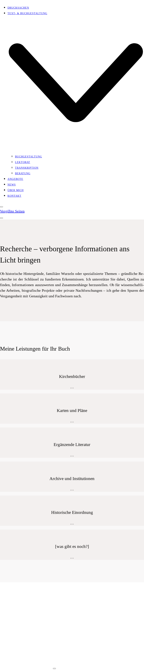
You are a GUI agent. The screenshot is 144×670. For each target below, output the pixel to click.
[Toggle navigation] (1, 218)
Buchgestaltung (21, 612)
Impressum (16, 666)
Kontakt (14, 648)
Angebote (15, 642)
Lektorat (15, 618)
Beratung (15, 632)
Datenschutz (38, 666)
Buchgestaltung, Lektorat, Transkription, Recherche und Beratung (85, 658)
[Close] (1, 206)
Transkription (19, 625)
